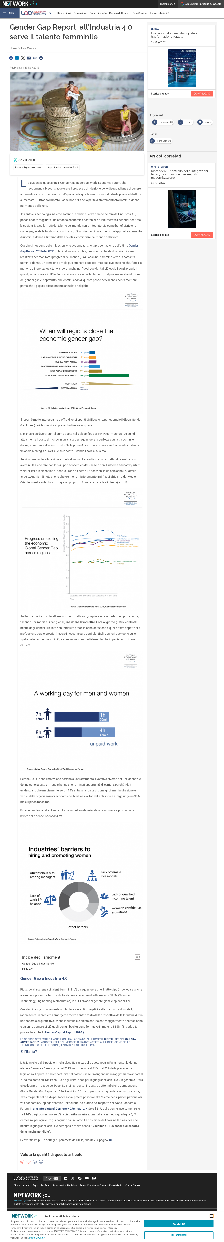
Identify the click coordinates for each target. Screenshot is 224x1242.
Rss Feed (45, 1185)
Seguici (50, 1178)
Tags (35, 1185)
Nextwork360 (21, 1200)
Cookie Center (132, 1185)
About (17, 1185)
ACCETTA (179, 1223)
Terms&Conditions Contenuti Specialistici (101, 1185)
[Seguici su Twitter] (73, 1178)
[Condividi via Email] (28, 57)
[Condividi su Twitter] (23, 57)
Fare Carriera (140, 13)
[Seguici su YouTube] (87, 1178)
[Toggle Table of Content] (136, 957)
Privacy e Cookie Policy (65, 1185)
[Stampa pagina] (40, 57)
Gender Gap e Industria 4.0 (38, 963)
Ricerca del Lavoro (119, 13)
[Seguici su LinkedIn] (66, 1178)
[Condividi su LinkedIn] (17, 57)
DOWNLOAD (202, 93)
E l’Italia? (27, 969)
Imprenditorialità (159, 13)
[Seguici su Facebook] (80, 1178)
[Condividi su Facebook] (11, 57)
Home (13, 48)
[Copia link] (35, 57)
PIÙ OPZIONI (179, 1235)
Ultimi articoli (63, 13)
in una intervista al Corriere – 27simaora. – (59, 1108)
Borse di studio (98, 13)
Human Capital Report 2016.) (64, 1032)
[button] (10, 13)
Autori (26, 1185)
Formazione (80, 13)
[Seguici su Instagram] (94, 1178)
